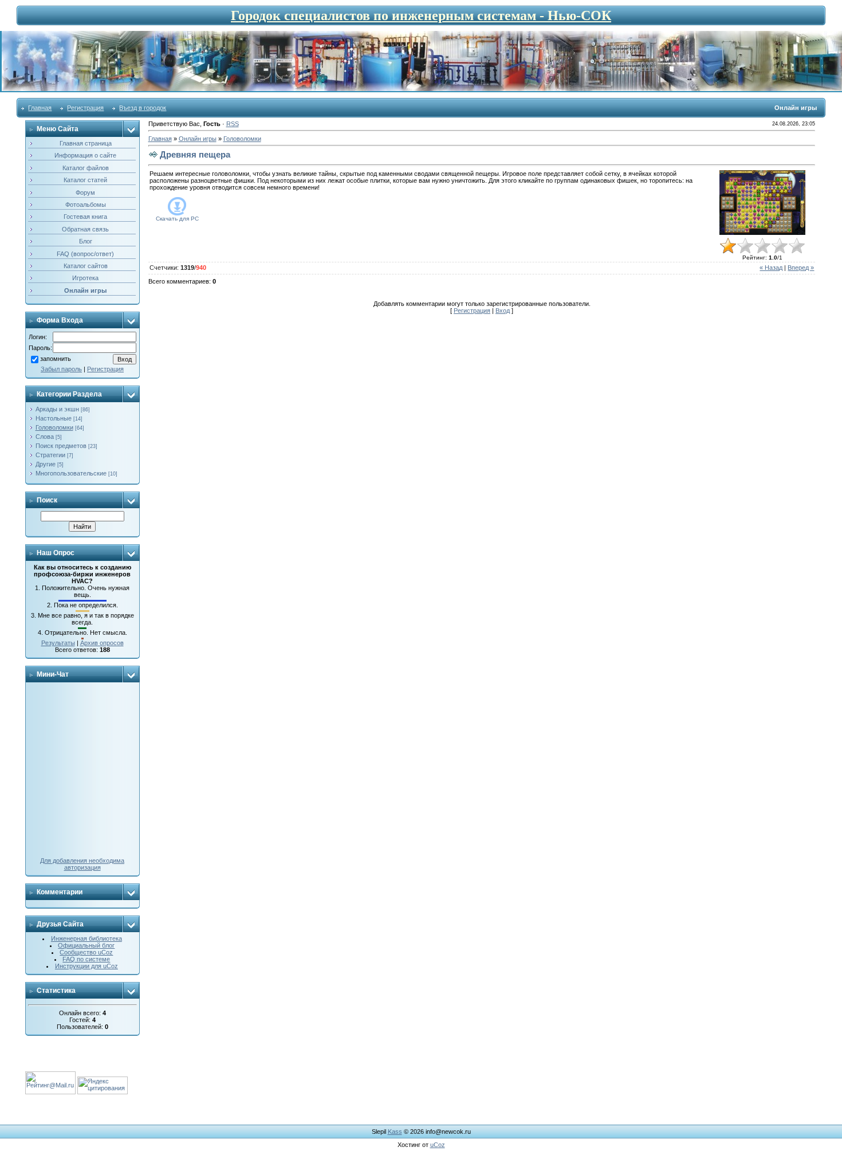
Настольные (54, 418)
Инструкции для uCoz (86, 966)
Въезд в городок (142, 107)
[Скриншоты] (762, 202)
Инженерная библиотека (86, 938)
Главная (40, 107)
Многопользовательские (71, 473)
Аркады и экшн (57, 409)
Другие (46, 464)
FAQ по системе (86, 959)
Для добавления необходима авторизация (82, 864)
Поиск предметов (61, 445)
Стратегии (50, 454)
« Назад (771, 267)
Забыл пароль (61, 369)
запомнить (55, 358)
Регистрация (85, 107)
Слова (45, 436)
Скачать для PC (177, 218)
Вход (502, 310)
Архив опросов (102, 642)
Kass (395, 1131)
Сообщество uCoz (86, 952)
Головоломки (54, 427)
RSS (232, 123)
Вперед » (801, 267)
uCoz (437, 1144)
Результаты (58, 642)
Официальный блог (86, 945)
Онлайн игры (198, 138)
